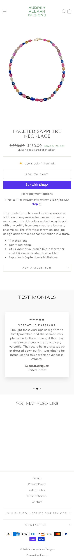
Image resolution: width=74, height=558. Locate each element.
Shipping (23, 149)
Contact (37, 502)
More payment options (37, 193)
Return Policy (37, 490)
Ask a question (37, 267)
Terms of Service (37, 496)
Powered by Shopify (37, 555)
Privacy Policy (37, 484)
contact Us (36, 524)
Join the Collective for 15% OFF (36, 513)
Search (37, 478)
